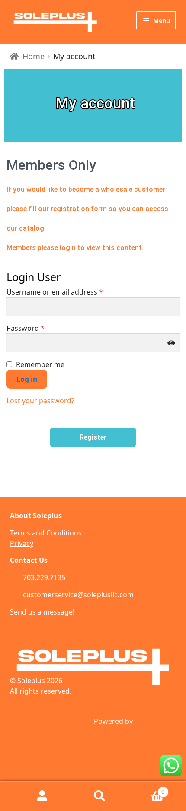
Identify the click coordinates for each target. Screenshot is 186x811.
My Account (42, 796)
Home (33, 56)
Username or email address (54, 292)
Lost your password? (40, 401)
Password (25, 328)
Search (100, 796)
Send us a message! (42, 612)
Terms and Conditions (46, 533)
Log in (27, 379)
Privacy (21, 543)
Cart (146, 788)
